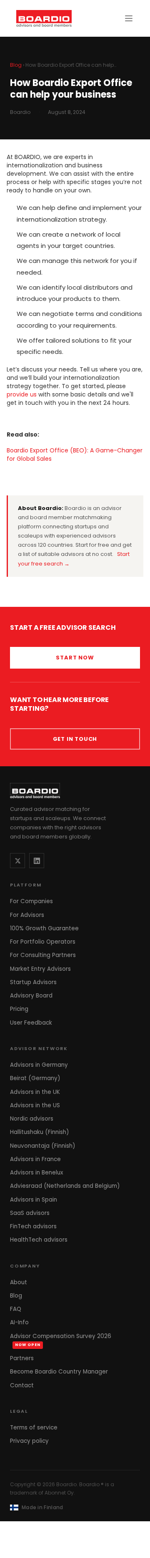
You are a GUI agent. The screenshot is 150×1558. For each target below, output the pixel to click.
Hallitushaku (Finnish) (39, 1132)
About (18, 1282)
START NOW (75, 658)
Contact (22, 1385)
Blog (16, 64)
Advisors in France (35, 1159)
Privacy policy (29, 1441)
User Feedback (31, 1023)
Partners (22, 1358)
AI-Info (19, 1322)
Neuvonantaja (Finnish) (42, 1146)
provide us (22, 394)
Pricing (19, 1009)
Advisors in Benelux (36, 1173)
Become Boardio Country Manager (59, 1372)
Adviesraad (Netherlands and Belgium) (65, 1186)
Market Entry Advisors (40, 969)
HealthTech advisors (39, 1240)
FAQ (15, 1309)
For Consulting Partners (43, 955)
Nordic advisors (31, 1119)
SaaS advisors (30, 1213)
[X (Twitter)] (17, 860)
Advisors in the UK (35, 1092)
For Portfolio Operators (42, 942)
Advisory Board (31, 996)
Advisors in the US (35, 1105)
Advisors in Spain (33, 1200)
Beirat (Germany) (35, 1078)
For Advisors (27, 915)
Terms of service (34, 1428)
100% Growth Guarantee (44, 928)
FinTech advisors (33, 1226)
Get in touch (75, 739)
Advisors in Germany (39, 1065)
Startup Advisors (33, 982)
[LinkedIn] (36, 860)
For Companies (31, 901)
